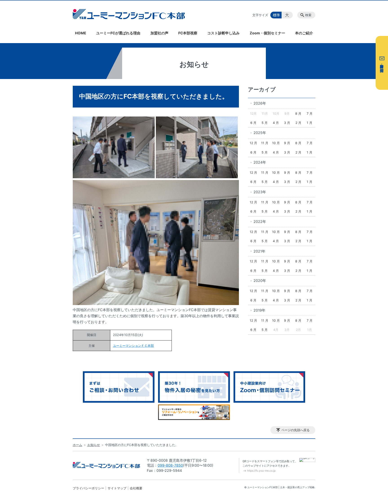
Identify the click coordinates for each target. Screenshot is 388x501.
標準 (276, 15)
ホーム (77, 445)
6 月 (253, 123)
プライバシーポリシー (88, 488)
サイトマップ (117, 488)
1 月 (309, 123)
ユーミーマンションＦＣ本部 (133, 345)
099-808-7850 (170, 465)
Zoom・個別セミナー (267, 33)
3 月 (287, 123)
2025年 (260, 132)
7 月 (310, 113)
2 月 (298, 123)
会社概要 (136, 488)
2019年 (259, 310)
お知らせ (93, 445)
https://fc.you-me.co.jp (261, 470)
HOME (80, 33)
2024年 (260, 162)
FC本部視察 (187, 33)
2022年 (260, 221)
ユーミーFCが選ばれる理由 (118, 33)
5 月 (265, 123)
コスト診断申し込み (223, 33)
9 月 (287, 143)
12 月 (253, 143)
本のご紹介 (304, 33)
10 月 (276, 143)
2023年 (260, 192)
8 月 (298, 113)
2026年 (260, 103)
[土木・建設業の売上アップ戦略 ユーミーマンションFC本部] (129, 14)
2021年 (259, 251)
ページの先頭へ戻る (295, 430)
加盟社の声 (159, 33)
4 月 (276, 123)
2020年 (260, 280)
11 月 (264, 143)
